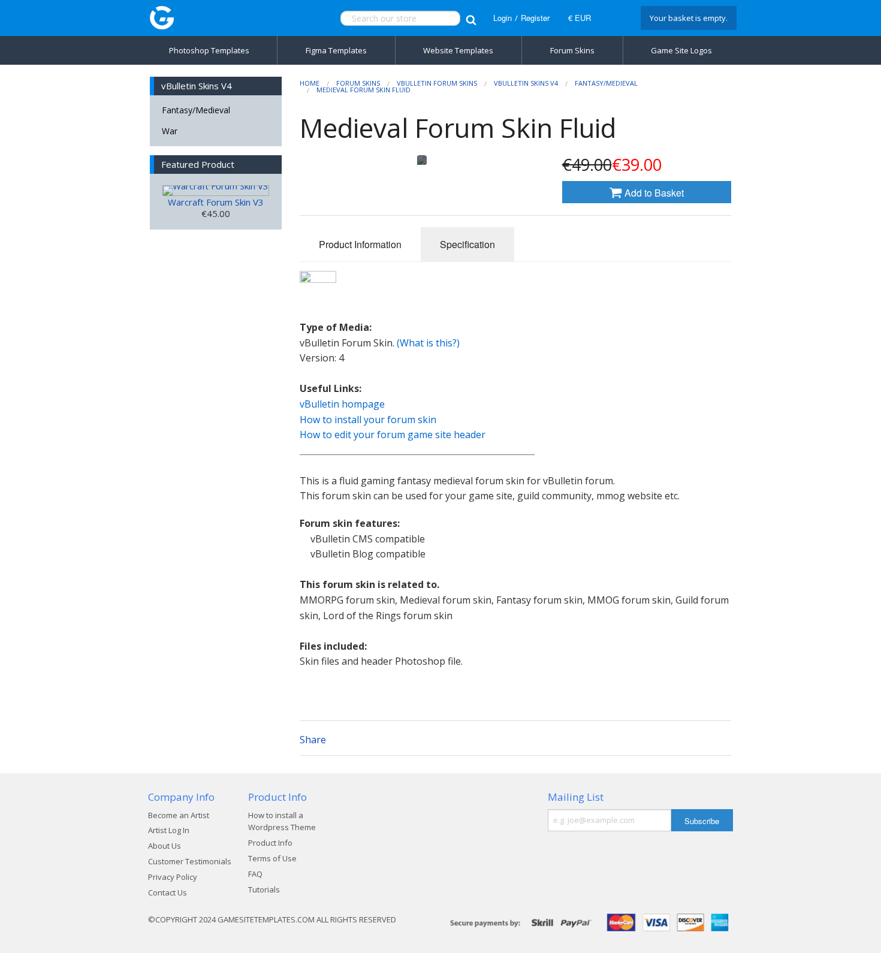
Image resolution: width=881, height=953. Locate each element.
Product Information (360, 244)
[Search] (470, 18)
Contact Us (167, 892)
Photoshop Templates (209, 50)
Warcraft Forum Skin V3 (216, 202)
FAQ (255, 873)
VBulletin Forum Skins (437, 83)
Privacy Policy (172, 876)
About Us (164, 845)
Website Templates (458, 50)
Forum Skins (572, 50)
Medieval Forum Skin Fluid (363, 89)
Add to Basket (653, 193)
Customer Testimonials (189, 861)
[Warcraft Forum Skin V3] (215, 190)
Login (502, 17)
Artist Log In (168, 830)
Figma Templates (336, 50)
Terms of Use (272, 858)
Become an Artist (178, 815)
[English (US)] (614, 18)
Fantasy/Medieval (196, 110)
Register (535, 17)
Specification (467, 244)
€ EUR (579, 17)
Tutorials (264, 889)
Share (313, 739)
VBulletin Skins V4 (526, 83)
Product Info (270, 842)
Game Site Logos (681, 50)
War (169, 131)
